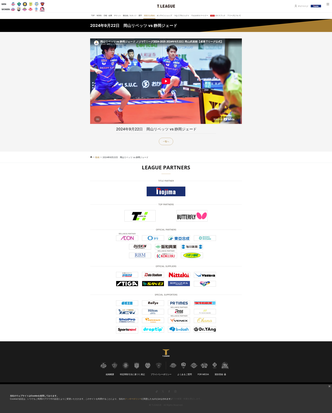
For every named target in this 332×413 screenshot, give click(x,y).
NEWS (99, 15)
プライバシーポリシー (161, 374)
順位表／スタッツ (129, 15)
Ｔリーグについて (234, 15)
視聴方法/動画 (149, 15)
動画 (97, 157)
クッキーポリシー (133, 399)
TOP (93, 15)
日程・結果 (108, 15)
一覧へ (166, 141)
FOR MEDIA (203, 374)
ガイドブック (218, 15)
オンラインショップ (164, 15)
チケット (117, 15)
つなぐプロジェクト (181, 15)
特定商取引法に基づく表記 (132, 374)
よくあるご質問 (184, 374)
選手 (140, 15)
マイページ (303, 6)
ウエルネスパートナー (199, 15)
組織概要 (110, 374)
